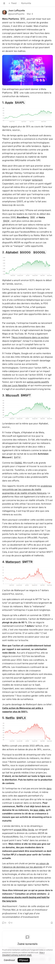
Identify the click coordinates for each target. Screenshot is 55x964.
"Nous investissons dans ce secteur (30, 337)
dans (48, 788)
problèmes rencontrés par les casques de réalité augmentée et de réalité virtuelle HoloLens (27, 489)
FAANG (18, 462)
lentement (37, 180)
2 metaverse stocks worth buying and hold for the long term (26, 897)
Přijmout (23, 960)
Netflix (10, 718)
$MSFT (26, 395)
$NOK (6, 221)
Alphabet (12, 252)
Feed (13, 3)
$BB (32, 217)
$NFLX (21, 718)
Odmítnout (9, 960)
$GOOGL (39, 252)
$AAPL (20, 102)
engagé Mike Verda (24, 829)
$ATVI (17, 457)
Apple (9, 102)
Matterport (13, 562)
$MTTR (27, 562)
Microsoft (12, 395)
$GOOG (25, 252)
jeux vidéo (39, 810)
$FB (23, 18)
